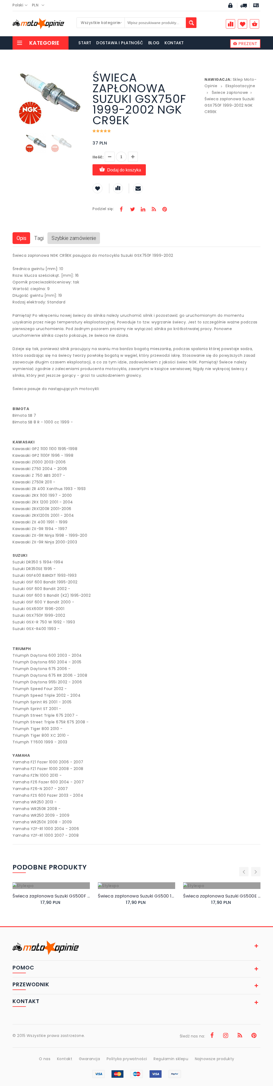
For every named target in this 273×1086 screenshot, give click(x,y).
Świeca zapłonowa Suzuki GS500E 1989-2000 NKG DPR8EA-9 (221, 896)
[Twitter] (132, 210)
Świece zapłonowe (230, 92)
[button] (79, 73)
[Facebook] (121, 210)
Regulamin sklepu (171, 1058)
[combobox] (22, 5)
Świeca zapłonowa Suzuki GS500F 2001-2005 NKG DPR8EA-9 (51, 896)
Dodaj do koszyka (124, 170)
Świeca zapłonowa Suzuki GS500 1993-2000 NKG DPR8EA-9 (136, 896)
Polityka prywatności (127, 1058)
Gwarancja (89, 1058)
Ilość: (98, 157)
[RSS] (154, 210)
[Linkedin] (143, 210)
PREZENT (247, 44)
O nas (45, 1058)
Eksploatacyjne (240, 86)
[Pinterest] (164, 210)
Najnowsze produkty (214, 1058)
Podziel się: (103, 208)
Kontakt (65, 1058)
